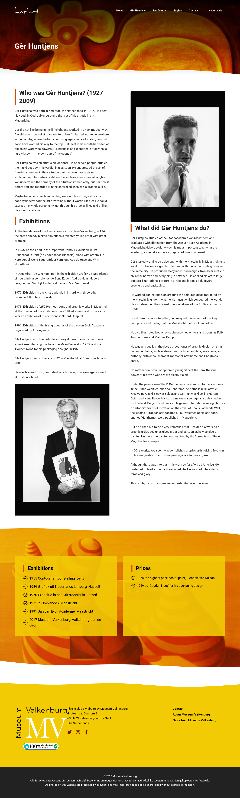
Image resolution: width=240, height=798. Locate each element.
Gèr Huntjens (138, 10)
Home (119, 10)
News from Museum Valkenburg (194, 720)
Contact (193, 10)
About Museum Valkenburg (191, 714)
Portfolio (158, 10)
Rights (178, 10)
